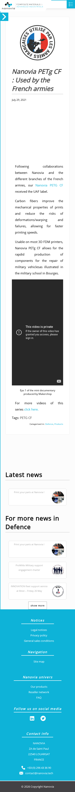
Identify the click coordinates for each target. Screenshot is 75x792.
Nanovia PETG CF (49, 185)
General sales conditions (39, 641)
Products (58, 423)
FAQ (38, 697)
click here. (31, 409)
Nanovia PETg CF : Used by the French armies (36, 80)
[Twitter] (43, 719)
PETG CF (26, 418)
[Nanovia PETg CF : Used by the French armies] (33, 65)
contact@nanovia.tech (39, 773)
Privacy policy (38, 635)
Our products (39, 687)
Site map (39, 661)
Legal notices (39, 630)
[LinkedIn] (32, 719)
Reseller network (39, 692)
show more (38, 605)
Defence (49, 423)
